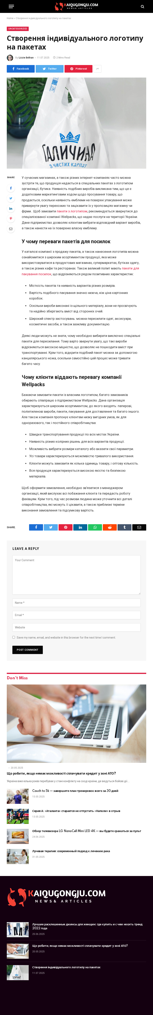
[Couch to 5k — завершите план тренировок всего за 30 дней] (18, 796)
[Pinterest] (11, 219)
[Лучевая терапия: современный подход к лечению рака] (18, 856)
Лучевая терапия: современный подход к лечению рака (71, 851)
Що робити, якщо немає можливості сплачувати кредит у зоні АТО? (61, 773)
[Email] (11, 229)
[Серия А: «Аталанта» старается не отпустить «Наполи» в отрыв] (18, 816)
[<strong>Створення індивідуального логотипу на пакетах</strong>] (76, 123)
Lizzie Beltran (26, 57)
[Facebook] (11, 188)
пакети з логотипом (72, 211)
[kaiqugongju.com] (76, 6)
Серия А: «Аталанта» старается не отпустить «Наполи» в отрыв (76, 811)
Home (10, 18)
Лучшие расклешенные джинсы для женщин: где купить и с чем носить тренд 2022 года (87, 926)
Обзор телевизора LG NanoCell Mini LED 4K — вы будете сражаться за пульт (86, 831)
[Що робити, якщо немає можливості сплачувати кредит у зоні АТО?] (76, 723)
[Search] (142, 6)
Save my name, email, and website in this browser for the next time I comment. (66, 637)
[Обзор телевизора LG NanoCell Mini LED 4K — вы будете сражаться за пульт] (18, 836)
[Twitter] (11, 198)
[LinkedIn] (11, 208)
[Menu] (11, 6)
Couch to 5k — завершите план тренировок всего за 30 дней (75, 791)
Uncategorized (17, 28)
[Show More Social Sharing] (97, 69)
